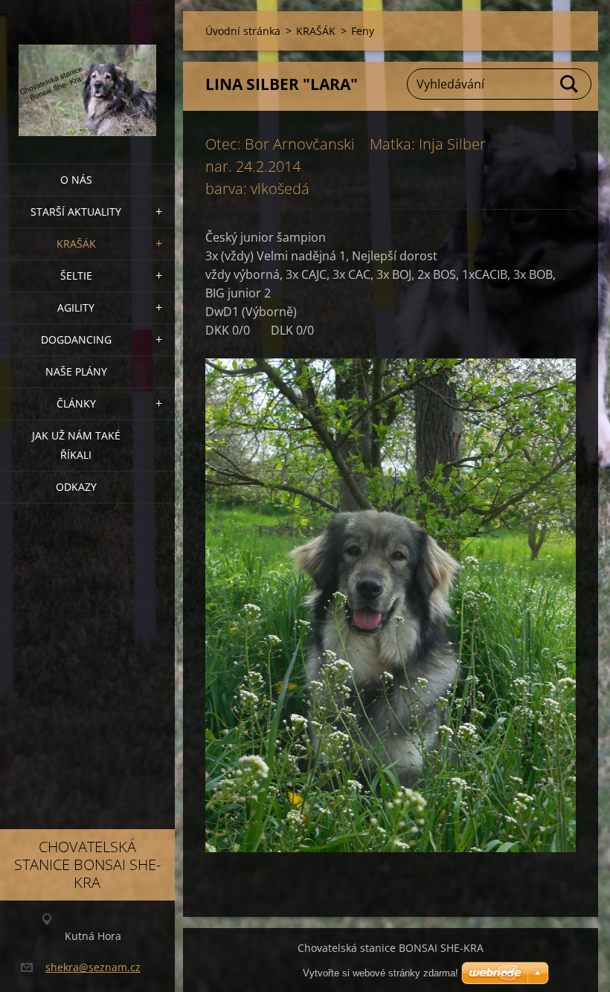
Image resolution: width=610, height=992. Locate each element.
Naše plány (76, 371)
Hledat (570, 84)
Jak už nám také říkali (76, 445)
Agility (75, 307)
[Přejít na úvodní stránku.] (87, 72)
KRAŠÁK (76, 243)
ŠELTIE (76, 275)
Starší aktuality (75, 211)
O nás (76, 180)
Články (76, 403)
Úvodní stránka (242, 31)
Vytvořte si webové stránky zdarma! (380, 973)
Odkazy (76, 487)
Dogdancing (76, 339)
